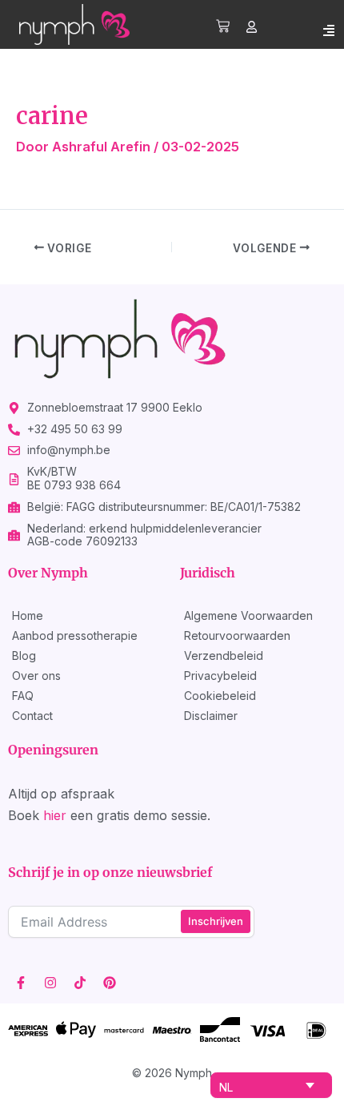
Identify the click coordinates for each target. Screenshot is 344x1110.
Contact (32, 715)
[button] (328, 30)
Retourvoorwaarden (237, 635)
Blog (24, 655)
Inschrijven (215, 921)
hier (54, 815)
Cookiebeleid (220, 695)
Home (27, 615)
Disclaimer (211, 715)
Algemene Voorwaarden (248, 615)
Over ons (36, 675)
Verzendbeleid (223, 655)
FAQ (23, 695)
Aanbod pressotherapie (75, 635)
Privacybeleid (220, 675)
